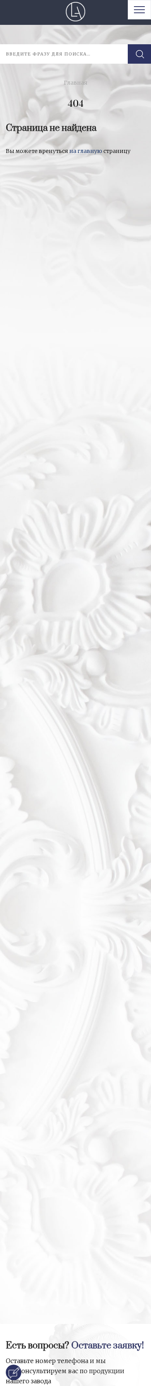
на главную (85, 151)
